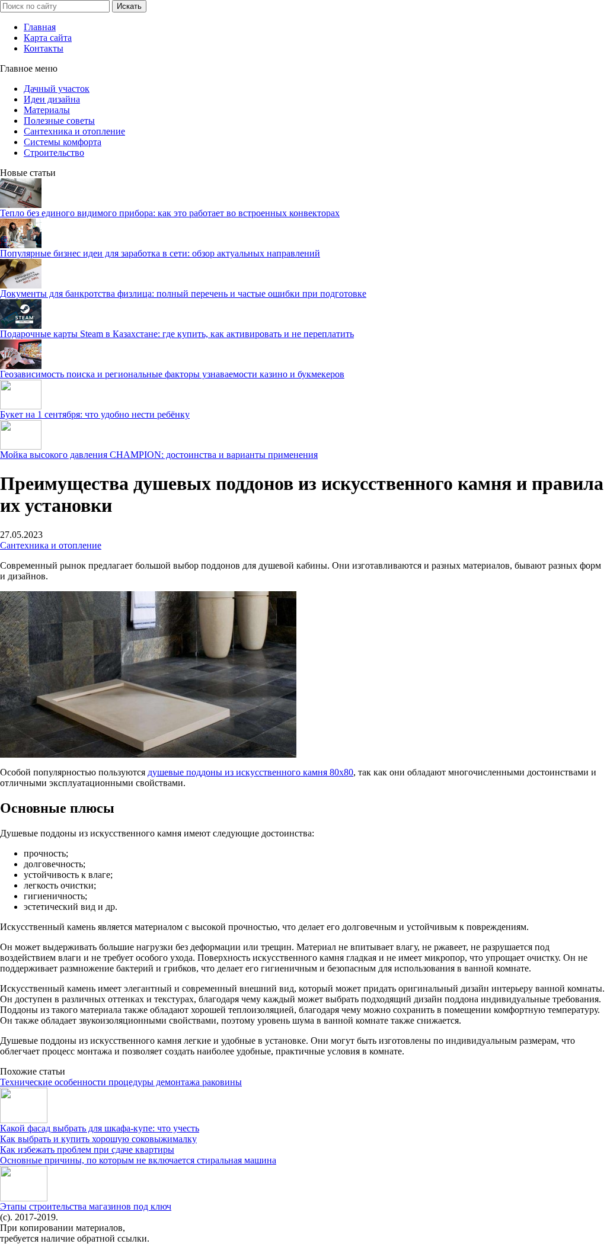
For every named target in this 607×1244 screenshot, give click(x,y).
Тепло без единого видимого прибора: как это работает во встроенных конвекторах (170, 213)
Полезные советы (59, 121)
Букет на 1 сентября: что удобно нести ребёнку (95, 414)
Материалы (47, 110)
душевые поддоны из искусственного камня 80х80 (250, 772)
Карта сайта (48, 38)
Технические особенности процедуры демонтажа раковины (121, 1082)
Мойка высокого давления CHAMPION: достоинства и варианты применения (159, 455)
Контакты (43, 48)
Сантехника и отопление (74, 131)
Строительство (54, 153)
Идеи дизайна (52, 99)
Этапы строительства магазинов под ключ (85, 1206)
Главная (40, 27)
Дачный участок (57, 89)
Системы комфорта (62, 142)
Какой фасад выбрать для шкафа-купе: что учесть (99, 1128)
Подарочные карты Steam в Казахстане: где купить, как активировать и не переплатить (177, 334)
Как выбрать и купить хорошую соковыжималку (98, 1139)
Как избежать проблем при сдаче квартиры (87, 1149)
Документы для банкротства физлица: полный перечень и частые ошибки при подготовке (183, 293)
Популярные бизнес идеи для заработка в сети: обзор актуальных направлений (160, 253)
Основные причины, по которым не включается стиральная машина (138, 1160)
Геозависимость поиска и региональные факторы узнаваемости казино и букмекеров (172, 374)
